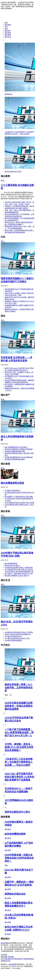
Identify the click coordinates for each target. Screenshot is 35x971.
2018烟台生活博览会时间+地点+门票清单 (19, 632)
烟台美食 (8, 35)
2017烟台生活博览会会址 (13, 636)
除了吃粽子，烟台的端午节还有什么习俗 (19, 573)
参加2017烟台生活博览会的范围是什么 (18, 634)
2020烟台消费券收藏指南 (13, 640)
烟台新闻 (8, 24)
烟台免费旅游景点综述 (12, 483)
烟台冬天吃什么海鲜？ (12, 565)
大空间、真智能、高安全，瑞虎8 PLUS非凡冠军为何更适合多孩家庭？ (19, 747)
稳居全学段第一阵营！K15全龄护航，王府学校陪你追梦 (19, 687)
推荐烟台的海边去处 (15, 894)
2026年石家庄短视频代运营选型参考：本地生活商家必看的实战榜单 (19, 706)
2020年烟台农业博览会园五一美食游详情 (19, 567)
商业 (6, 29)
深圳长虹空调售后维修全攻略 (15, 451)
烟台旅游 (8, 33)
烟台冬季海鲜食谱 (11, 563)
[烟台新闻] (16, 19)
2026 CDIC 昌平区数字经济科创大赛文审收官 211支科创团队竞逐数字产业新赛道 (19, 776)
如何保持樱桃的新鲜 (15, 834)
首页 (6, 22)
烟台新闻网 (12, 964)
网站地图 (4, 957)
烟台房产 (8, 31)
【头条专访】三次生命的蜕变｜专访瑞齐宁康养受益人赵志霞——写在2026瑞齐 (19, 762)
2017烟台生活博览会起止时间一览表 (17, 638)
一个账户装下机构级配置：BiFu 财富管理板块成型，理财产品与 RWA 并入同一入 (19, 732)
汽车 (6, 26)
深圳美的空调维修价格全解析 (15, 459)
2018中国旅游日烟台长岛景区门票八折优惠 (19, 502)
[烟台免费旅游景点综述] (9, 478)
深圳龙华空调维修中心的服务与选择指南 (19, 449)
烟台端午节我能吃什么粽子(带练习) (17, 575)
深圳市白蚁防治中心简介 (17, 812)
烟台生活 (8, 37)
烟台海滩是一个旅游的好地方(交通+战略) (19, 496)
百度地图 (10, 957)
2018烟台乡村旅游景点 (12, 490)
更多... (3, 180)
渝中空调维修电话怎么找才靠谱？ (16, 447)
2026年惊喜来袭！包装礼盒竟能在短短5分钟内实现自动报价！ (19, 858)
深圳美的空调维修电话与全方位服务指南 (19, 457)
